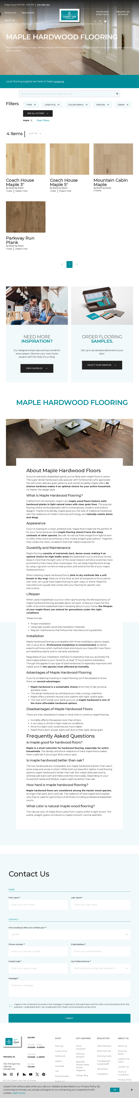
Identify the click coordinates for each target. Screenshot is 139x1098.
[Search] (117, 93)
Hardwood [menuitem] (60, 1056)
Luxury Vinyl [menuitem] (61, 1051)
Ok (114, 1089)
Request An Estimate (122, 13)
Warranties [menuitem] (102, 1069)
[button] (95, 22)
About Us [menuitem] (122, 1046)
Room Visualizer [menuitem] (81, 1047)
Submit (69, 1018)
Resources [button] (28, 13)
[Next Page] (77, 264)
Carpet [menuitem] (58, 1061)
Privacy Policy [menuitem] (125, 1080)
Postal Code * (15, 961)
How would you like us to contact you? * (27, 928)
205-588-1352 (43, 5)
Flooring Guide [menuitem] (104, 1056)
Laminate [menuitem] (59, 1066)
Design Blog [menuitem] (82, 1075)
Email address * (78, 944)
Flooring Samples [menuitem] (80, 1055)
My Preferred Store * (81, 961)
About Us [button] (9, 20)
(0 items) (105, 21)
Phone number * (16, 944)
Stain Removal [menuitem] (104, 1046)
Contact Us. (58, 81)
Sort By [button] (33, 133)
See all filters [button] (35, 113)
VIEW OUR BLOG (34, 368)
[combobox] (67, 93)
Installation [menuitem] (102, 1074)
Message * (13, 978)
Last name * (76, 898)
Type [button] (29, 105)
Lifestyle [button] (50, 105)
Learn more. (18, 1093)
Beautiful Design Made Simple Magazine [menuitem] (82, 1066)
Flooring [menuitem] (59, 1046)
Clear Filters (42, 120)
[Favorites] (100, 22)
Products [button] (10, 13)
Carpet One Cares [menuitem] (123, 1060)
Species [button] (100, 105)
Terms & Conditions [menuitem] (123, 1073)
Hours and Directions (102, 13)
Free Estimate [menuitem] (62, 1076)
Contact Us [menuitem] (123, 1067)
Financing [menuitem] (60, 1081)
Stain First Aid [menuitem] (104, 1051)
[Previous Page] (62, 264)
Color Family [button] (76, 105)
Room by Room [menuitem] (122, 1052)
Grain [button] (121, 105)
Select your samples (99, 365)
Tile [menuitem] (57, 1071)
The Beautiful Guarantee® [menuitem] (103, 1062)
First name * (14, 898)
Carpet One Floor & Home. (23, 1080)
